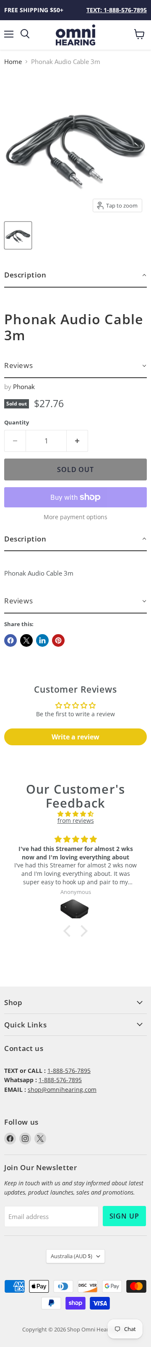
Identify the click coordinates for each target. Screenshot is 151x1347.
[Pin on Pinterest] (58, 640)
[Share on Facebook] (10, 640)
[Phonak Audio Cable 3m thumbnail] (18, 235)
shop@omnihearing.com (62, 1090)
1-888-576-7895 (69, 1071)
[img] (75, 814)
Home (13, 61)
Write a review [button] (75, 737)
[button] (75, 275)
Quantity (16, 422)
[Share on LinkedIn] (42, 640)
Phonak (24, 386)
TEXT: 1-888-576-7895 (116, 10)
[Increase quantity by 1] (77, 441)
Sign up (124, 1216)
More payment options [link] (75, 517)
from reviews (75, 820)
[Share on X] (26, 640)
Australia (71, 1256)
